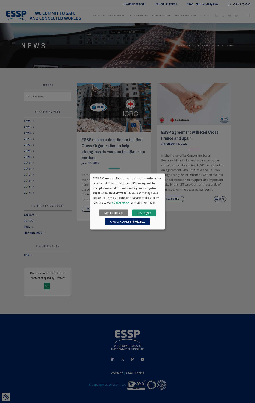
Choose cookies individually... (127, 221)
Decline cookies (113, 213)
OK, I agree (144, 213)
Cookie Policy (120, 202)
